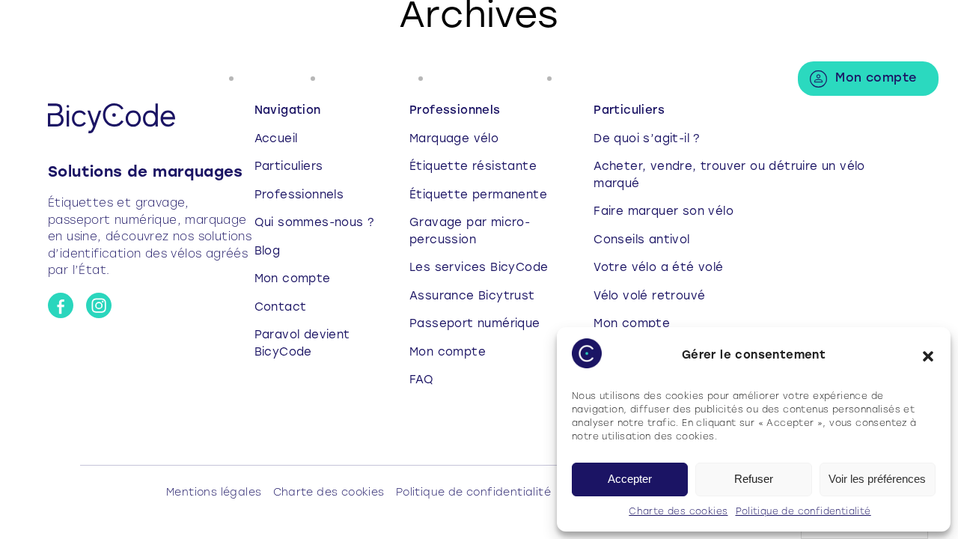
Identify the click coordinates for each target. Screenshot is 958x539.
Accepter (630, 478)
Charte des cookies (678, 512)
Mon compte (875, 79)
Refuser (753, 478)
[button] (928, 356)
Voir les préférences (877, 478)
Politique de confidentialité (803, 512)
